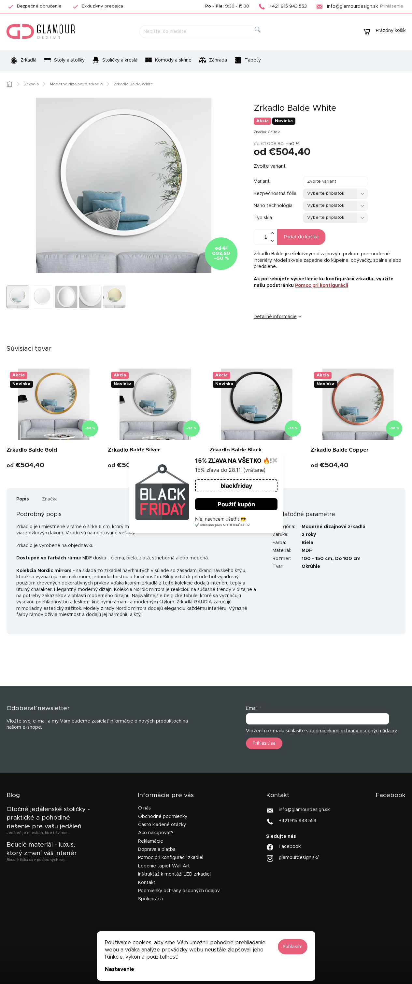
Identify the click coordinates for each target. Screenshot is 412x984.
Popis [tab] (22, 499)
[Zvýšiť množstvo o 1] (272, 233)
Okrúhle (311, 566)
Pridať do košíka (301, 237)
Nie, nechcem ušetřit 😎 (220, 519)
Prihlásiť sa (264, 743)
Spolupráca (150, 899)
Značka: (267, 132)
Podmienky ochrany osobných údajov (179, 891)
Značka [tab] (50, 499)
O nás (144, 808)
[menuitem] (23, 60)
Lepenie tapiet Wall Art (164, 866)
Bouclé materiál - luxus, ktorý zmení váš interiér (42, 849)
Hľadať (263, 37)
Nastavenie (119, 969)
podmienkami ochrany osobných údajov (353, 731)
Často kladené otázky (162, 824)
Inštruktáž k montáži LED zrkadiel (174, 874)
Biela (307, 543)
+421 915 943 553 (297, 821)
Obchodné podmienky (162, 816)
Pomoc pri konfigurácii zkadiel (170, 857)
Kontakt (146, 882)
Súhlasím (293, 946)
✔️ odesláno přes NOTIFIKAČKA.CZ (222, 525)
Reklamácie (150, 841)
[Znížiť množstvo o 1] (272, 241)
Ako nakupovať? (156, 833)
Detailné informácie (275, 317)
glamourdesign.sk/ (299, 857)
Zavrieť (304, 338)
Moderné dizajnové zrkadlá (333, 527)
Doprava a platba (157, 849)
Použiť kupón (236, 504)
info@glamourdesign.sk (304, 810)
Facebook (290, 846)
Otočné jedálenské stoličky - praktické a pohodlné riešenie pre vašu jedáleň (48, 818)
